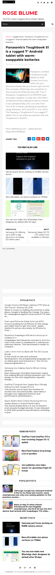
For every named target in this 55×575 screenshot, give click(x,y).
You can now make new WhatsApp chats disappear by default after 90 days (24, 220)
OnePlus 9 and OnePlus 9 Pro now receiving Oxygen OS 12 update (36, 439)
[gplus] (48, 2)
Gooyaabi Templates (42, 572)
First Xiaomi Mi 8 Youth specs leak (29, 502)
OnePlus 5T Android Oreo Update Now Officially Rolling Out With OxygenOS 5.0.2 (25, 385)
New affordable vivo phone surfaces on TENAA (26, 197)
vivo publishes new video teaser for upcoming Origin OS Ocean (36, 468)
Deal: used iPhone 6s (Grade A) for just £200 (24, 321)
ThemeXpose (18, 572)
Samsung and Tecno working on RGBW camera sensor (27, 173)
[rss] (38, 2)
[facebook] (41, 2)
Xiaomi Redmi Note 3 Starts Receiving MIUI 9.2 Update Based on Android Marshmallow (25, 402)
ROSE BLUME (20, 13)
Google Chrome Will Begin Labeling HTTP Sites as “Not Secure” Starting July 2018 (26, 306)
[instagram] (51, 2)
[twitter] (44, 2)
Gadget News (18, 37)
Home (8, 37)
